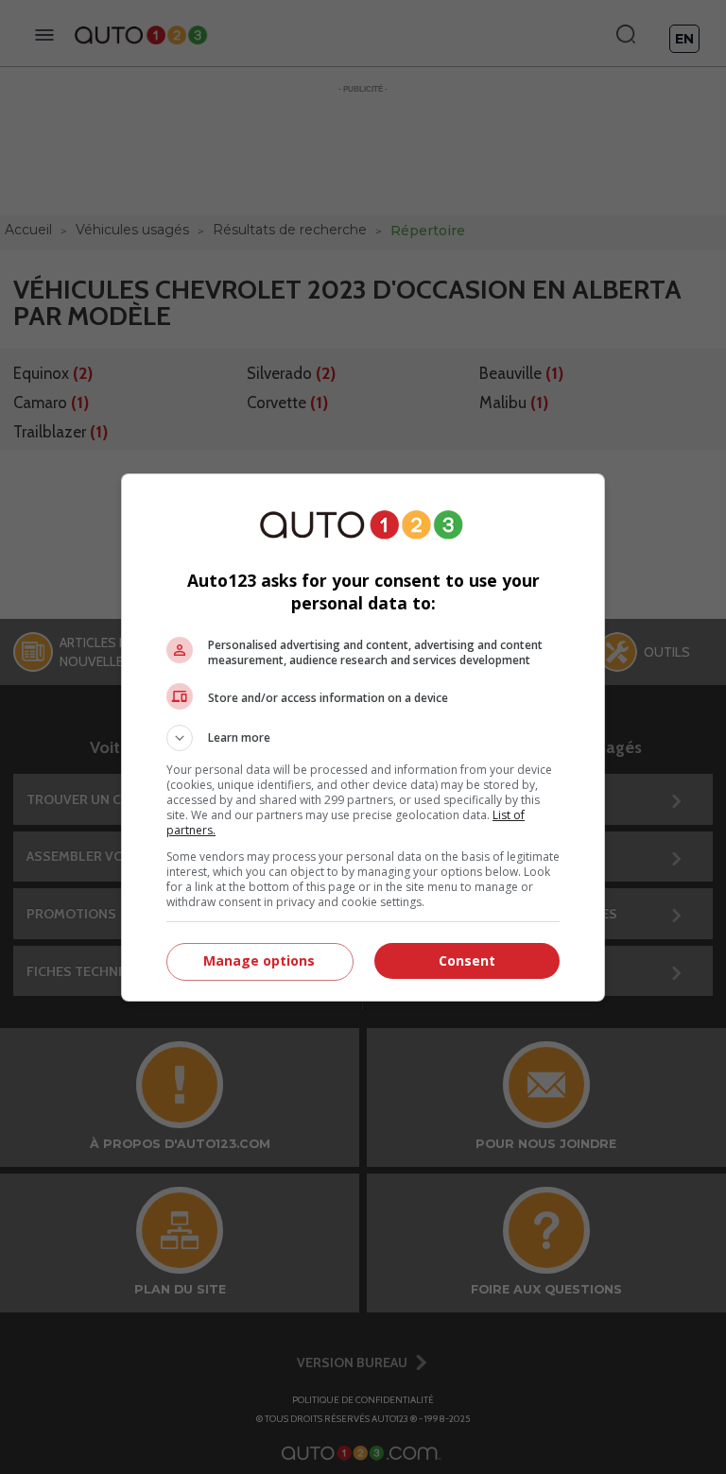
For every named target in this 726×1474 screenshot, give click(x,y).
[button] (363, 738)
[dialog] (363, 737)
